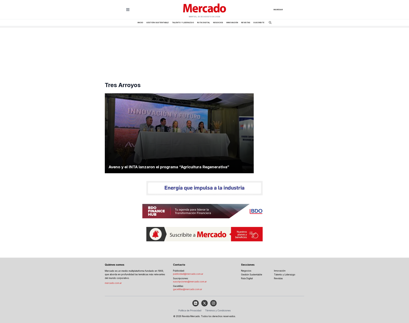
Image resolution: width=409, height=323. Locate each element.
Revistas (278, 278)
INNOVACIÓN (232, 22)
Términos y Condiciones (218, 310)
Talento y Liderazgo (284, 274)
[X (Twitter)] (204, 303)
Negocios (246, 270)
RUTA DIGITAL (203, 22)
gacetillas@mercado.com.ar (187, 289)
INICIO (140, 22)
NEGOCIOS (218, 22)
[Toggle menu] (127, 9)
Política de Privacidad (189, 310)
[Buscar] (270, 22)
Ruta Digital (247, 278)
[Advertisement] (204, 50)
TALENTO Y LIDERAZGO (183, 22)
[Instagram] (213, 303)
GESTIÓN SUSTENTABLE (157, 22)
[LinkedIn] (195, 303)
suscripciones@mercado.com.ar (190, 281)
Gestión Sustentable (251, 274)
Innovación (280, 270)
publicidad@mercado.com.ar (188, 273)
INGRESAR (278, 9)
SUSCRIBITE (258, 22)
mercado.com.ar (113, 283)
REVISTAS (245, 22)
